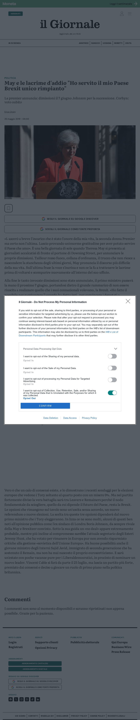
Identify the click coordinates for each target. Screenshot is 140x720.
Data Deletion (50, 418)
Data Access (70, 418)
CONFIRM (45, 406)
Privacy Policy (89, 418)
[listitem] (70, 349)
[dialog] (70, 360)
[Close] (129, 302)
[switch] (112, 356)
